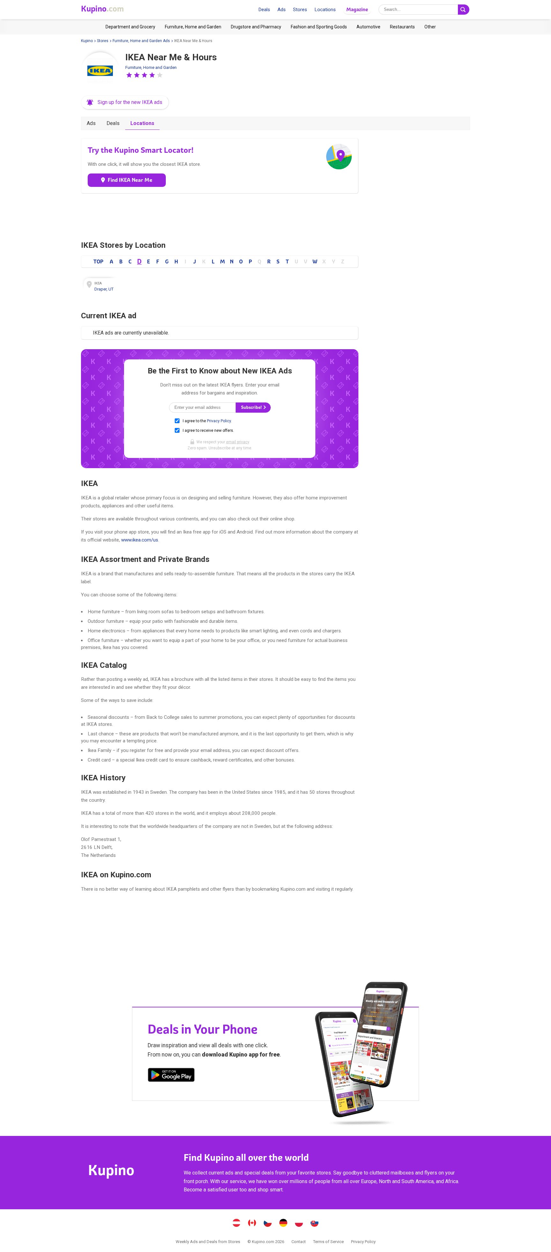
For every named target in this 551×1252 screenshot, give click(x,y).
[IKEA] (100, 71)
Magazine (357, 9)
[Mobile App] (171, 1075)
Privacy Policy (219, 421)
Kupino (87, 41)
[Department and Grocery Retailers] (130, 27)
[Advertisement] (219, 215)
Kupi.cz (268, 1223)
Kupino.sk (315, 1223)
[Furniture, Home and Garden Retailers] (193, 27)
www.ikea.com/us (139, 540)
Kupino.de (283, 1223)
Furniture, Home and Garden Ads (141, 41)
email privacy (237, 442)
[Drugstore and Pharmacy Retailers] (256, 27)
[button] (129, 75)
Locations (325, 9)
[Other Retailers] (430, 27)
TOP (98, 261)
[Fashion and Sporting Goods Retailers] (319, 27)
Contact (298, 1241)
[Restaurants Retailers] (402, 27)
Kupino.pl (299, 1223)
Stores (300, 9)
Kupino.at (236, 1223)
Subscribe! (252, 407)
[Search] (463, 9)
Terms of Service (328, 1241)
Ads (281, 9)
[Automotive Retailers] (368, 27)
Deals (264, 9)
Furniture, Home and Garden (151, 67)
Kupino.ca (252, 1223)
